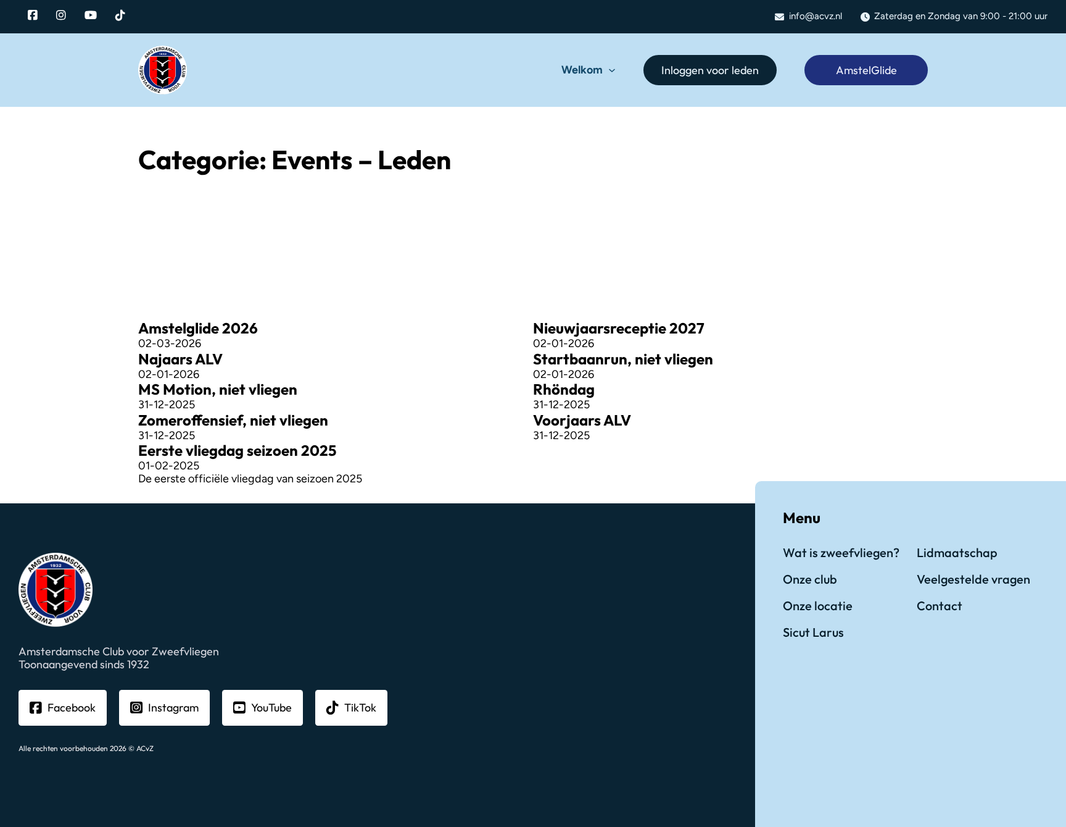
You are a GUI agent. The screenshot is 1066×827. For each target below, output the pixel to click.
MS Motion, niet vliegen (217, 389)
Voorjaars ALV (582, 420)
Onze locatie (818, 605)
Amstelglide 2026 (198, 328)
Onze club (810, 579)
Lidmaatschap (957, 552)
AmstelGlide (866, 70)
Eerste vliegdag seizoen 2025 (237, 450)
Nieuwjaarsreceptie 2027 (618, 328)
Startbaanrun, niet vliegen (623, 359)
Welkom (582, 70)
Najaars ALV (180, 359)
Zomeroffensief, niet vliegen (233, 420)
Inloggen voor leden (710, 70)
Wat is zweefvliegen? (841, 552)
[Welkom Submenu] (612, 70)
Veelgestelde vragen (973, 579)
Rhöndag (564, 389)
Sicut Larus (813, 632)
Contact (939, 605)
